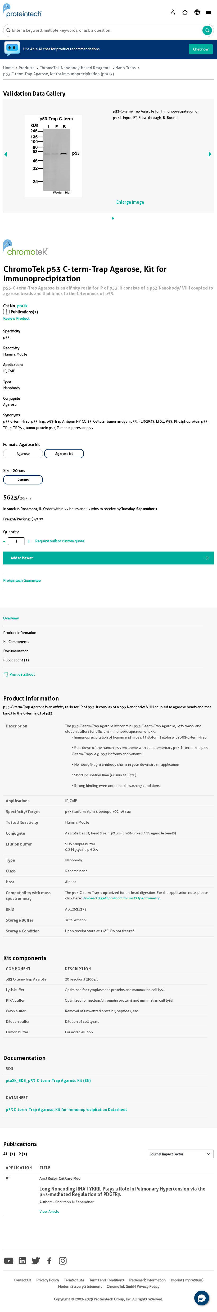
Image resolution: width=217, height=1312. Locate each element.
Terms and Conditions (106, 1280)
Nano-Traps (125, 68)
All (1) (9, 1153)
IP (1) (22, 1153)
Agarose (23, 453)
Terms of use (74, 1280)
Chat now (201, 49)
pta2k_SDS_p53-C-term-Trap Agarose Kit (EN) (48, 1080)
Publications (22, 312)
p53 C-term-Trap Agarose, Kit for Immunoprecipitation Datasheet (66, 1109)
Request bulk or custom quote (59, 541)
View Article (49, 1211)
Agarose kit (64, 453)
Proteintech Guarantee (22, 580)
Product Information (19, 633)
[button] (201, 1298)
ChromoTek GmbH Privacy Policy (133, 1286)
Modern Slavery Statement (80, 1286)
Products (26, 68)
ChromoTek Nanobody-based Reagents (74, 68)
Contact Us (22, 1280)
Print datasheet (22, 674)
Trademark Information (147, 1280)
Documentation (16, 651)
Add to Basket (22, 558)
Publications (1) (16, 660)
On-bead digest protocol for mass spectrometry (121, 898)
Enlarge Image (130, 202)
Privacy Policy (47, 1280)
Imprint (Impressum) (187, 1280)
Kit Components (16, 641)
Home (8, 68)
